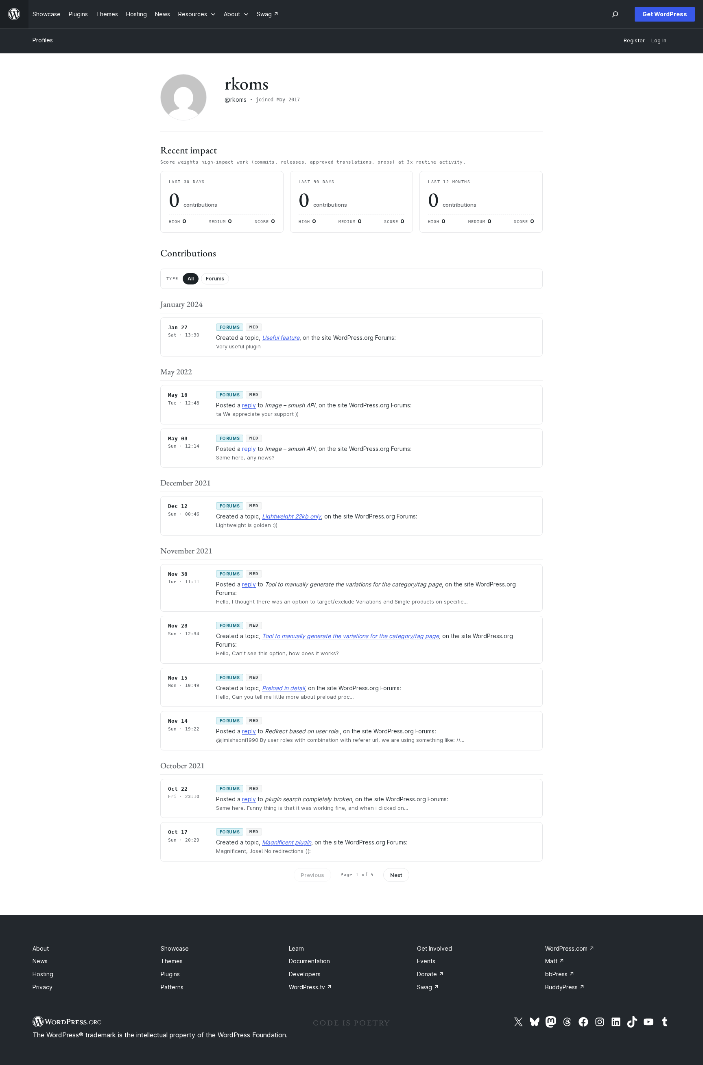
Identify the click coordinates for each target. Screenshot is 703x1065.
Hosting (43, 974)
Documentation (309, 961)
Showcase (175, 948)
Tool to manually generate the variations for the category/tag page (350, 635)
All (191, 279)
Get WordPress (664, 14)
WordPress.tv (310, 987)
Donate (430, 974)
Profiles (43, 40)
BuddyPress (565, 987)
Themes (172, 961)
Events (426, 961)
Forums (215, 279)
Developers (305, 974)
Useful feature (280, 337)
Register (634, 40)
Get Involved (434, 948)
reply (249, 405)
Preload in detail (283, 687)
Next (396, 875)
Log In (658, 40)
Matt (554, 961)
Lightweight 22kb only (291, 516)
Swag (428, 987)
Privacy (42, 987)
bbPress (559, 974)
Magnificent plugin (286, 842)
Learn (296, 948)
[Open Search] (615, 14)
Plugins (170, 974)
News (40, 961)
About (41, 948)
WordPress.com (569, 948)
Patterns (172, 987)
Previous (312, 875)
